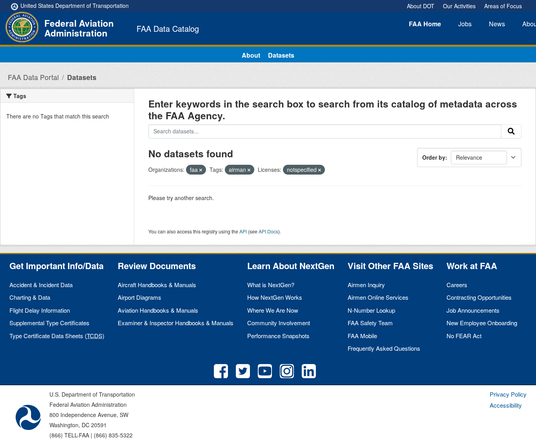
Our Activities (459, 6)
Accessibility (506, 405)
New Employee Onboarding (482, 323)
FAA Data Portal (33, 77)
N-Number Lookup (371, 310)
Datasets (281, 55)
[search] (511, 131)
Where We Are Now (272, 310)
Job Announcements (473, 310)
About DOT (420, 6)
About (251, 55)
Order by (433, 157)
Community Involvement (278, 323)
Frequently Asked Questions (384, 348)
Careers (457, 284)
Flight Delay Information (39, 310)
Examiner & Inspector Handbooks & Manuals (175, 323)
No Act (464, 335)
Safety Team (370, 323)
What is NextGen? (270, 284)
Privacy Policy (508, 394)
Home (425, 23)
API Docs (268, 231)
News (497, 23)
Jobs (465, 23)
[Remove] (200, 170)
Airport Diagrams (139, 297)
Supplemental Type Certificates (49, 323)
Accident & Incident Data (41, 284)
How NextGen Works (274, 297)
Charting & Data (29, 297)
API (243, 231)
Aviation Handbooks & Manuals (158, 310)
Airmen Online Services (378, 297)
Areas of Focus (503, 6)
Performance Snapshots (278, 335)
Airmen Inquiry (366, 284)
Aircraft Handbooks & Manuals (157, 284)
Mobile (362, 335)
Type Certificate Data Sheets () (56, 335)
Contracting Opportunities (479, 297)
